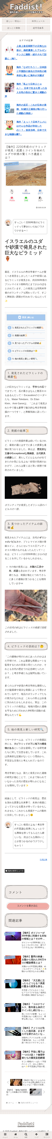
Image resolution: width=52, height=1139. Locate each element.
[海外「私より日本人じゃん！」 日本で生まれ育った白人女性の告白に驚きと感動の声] (9, 87)
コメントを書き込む (27, 905)
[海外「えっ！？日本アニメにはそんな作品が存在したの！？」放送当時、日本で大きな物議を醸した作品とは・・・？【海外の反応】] (9, 125)
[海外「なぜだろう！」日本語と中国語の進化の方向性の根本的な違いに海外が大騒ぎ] (9, 70)
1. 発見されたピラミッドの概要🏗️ (27, 328)
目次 (24, 317)
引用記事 (43, 860)
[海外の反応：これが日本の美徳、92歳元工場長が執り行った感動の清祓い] (9, 108)
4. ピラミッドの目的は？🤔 (24, 351)
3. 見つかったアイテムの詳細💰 (26, 343)
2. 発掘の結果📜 (19, 335)
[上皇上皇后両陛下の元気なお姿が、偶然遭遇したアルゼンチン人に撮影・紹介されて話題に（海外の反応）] (9, 49)
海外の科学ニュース (16, 871)
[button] (40, 199)
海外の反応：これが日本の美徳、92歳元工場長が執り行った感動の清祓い (31, 109)
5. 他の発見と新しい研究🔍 (24, 359)
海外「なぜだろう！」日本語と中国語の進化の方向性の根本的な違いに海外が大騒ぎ (31, 71)
